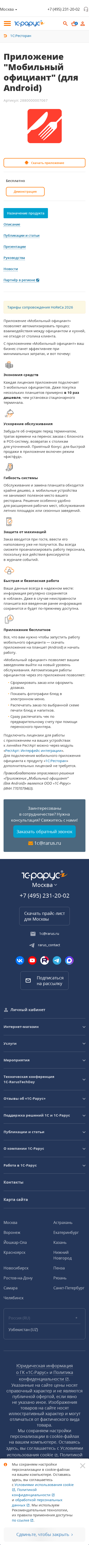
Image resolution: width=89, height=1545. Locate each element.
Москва (10, 1222)
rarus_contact (49, 944)
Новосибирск (16, 1268)
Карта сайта (16, 1199)
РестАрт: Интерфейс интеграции (33, 750)
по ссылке (21, 1520)
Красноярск (14, 1252)
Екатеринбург (66, 1232)
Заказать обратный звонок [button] (44, 831)
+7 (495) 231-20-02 (63, 9)
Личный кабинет (27, 1009)
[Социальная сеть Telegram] (57, 960)
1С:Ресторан (55, 760)
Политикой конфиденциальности (32, 1492)
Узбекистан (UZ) (23, 1329)
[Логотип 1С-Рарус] (29, 23)
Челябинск (13, 1297)
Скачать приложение (47, 163)
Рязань (59, 1278)
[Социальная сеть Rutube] (44, 960)
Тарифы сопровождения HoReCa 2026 (40, 307)
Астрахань (62, 1222)
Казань (59, 1242)
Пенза (59, 1268)
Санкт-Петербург (68, 1288)
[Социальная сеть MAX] (69, 960)
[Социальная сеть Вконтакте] (20, 960)
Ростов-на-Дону (18, 1278)
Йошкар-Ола (15, 1242)
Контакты (13, 1182)
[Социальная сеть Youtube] (32, 960)
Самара (11, 1288)
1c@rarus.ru (47, 843)
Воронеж (12, 1232)
